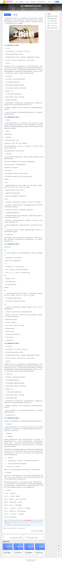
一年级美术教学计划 (21, 528)
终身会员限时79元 (41, 1)
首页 (17, 1)
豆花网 (29, 559)
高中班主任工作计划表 (40, 553)
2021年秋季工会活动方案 (18, 553)
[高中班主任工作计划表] (40, 546)
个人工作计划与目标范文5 (54, 23)
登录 (58, 1)
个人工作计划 (32, 8)
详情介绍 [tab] (8, 14)
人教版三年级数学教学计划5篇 (7, 553)
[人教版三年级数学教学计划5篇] (7, 546)
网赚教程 (21, 1)
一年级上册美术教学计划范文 (11, 528)
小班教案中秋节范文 (53, 28)
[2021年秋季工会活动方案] (18, 546)
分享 (33, 530)
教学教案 (33, 1)
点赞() (41, 530)
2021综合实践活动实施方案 (29, 553)
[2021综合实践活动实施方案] (29, 546)
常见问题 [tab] (15, 14)
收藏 (37, 530)
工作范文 (27, 1)
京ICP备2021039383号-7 (31, 560)
